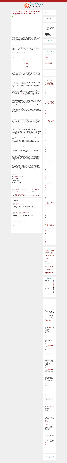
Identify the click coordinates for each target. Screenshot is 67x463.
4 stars (52, 250)
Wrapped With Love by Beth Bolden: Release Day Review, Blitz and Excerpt (50, 225)
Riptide (48, 272)
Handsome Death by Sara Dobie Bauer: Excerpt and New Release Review (50, 229)
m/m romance (32, 195)
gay (25, 195)
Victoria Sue (47, 273)
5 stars (48, 251)
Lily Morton (46, 266)
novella (53, 269)
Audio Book (52, 252)
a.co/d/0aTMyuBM (47, 326)
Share (45, 343)
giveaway (47, 263)
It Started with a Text (47, 283)
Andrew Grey (46, 252)
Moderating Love (47, 280)
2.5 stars (45, 250)
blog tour (19, 195)
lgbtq (29, 195)
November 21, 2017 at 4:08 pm (20, 204)
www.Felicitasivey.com (19, 176)
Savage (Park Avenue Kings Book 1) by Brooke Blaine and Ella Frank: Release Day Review (49, 66)
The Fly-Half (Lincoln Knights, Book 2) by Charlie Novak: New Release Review (49, 60)
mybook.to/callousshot (48, 405)
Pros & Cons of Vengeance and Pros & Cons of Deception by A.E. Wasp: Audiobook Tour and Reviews (50, 203)
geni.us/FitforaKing (47, 430)
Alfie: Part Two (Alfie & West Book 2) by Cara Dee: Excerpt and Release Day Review (49, 56)
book (24, 195)
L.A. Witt (46, 286)
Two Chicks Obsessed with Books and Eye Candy (49, 320)
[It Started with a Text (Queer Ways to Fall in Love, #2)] (53, 284)
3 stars (47, 250)
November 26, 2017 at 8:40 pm (20, 213)
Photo (46, 341)
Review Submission (49, 80)
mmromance (49, 268)
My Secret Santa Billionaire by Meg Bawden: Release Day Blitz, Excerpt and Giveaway (16, 190)
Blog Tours (21, 195)
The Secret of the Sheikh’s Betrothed (20, 52)
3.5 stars (49, 250)
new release (36, 195)
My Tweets (46, 73)
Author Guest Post (17, 194)
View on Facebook (46, 421)
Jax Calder (46, 281)
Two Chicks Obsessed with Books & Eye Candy (33, 5)
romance (39, 195)
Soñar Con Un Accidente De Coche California (21, 212)
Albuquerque (22, 93)
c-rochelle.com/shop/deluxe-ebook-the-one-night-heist (49, 354)
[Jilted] (53, 287)
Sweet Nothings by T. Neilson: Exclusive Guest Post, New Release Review (35, 190)
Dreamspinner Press (26, 64)
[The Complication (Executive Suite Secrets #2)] (53, 292)
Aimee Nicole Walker (51, 251)
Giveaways (51, 263)
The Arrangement (47, 288)
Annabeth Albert (48, 252)
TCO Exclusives (22, 194)
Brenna (17, 203)
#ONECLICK (51, 327)
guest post (27, 195)
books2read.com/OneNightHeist (49, 351)
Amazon (26, 63)
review (46, 272)
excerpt (51, 260)
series (45, 273)
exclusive (46, 261)
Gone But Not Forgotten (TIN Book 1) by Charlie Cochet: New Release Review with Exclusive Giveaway (50, 122)
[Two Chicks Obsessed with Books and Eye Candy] (47, 311)
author (16, 195)
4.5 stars (46, 251)
